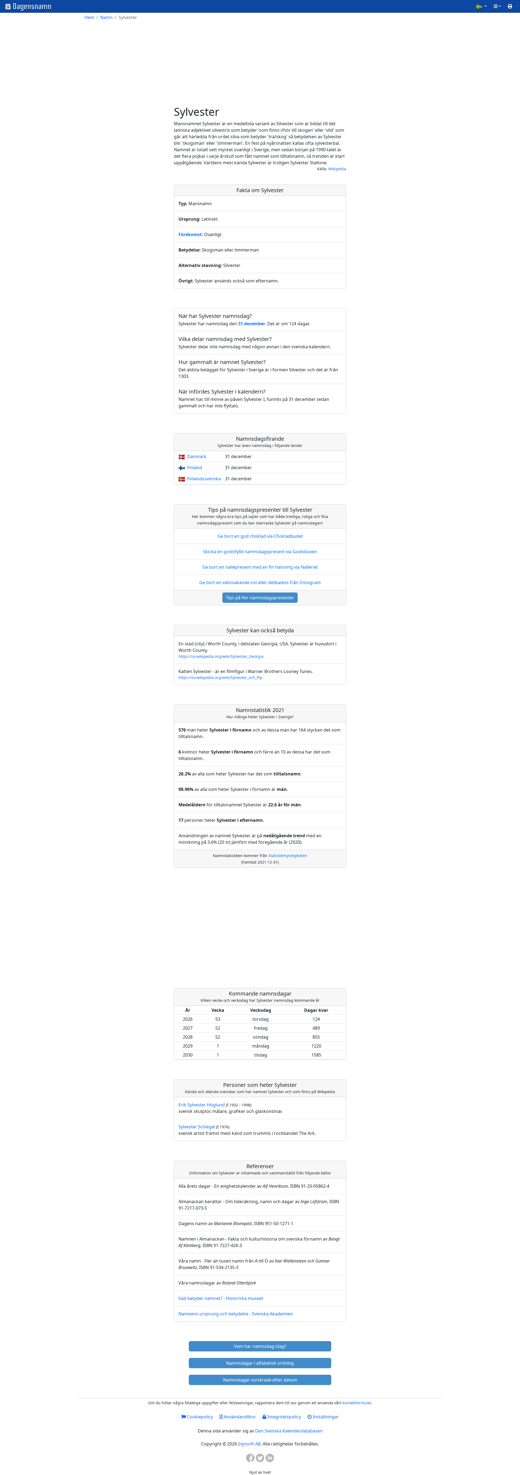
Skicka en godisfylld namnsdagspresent (260, 552)
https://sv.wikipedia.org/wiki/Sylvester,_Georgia (221, 656)
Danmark (196, 456)
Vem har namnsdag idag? (260, 1346)
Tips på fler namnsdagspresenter (260, 598)
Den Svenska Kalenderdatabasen (289, 1431)
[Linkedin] (269, 1460)
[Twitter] (260, 1460)
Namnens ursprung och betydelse (213, 1314)
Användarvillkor (239, 1417)
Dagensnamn (32, 6)
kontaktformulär (356, 1402)
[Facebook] (250, 1460)
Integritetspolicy (283, 1417)
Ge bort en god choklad (260, 536)
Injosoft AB (249, 1444)
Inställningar (325, 1417)
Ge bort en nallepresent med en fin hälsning (260, 567)
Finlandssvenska (204, 479)
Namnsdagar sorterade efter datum (260, 1380)
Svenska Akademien (272, 1314)
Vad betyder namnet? (200, 1298)
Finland (194, 468)
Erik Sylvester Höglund (201, 1105)
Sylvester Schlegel (196, 1127)
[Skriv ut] (510, 6)
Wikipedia (337, 168)
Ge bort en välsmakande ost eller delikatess (260, 582)
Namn (106, 17)
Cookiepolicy (199, 1417)
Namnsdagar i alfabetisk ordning (260, 1363)
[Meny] (497, 6)
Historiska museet (244, 1298)
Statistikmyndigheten (287, 855)
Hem (89, 17)
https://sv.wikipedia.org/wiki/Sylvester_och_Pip (220, 677)
